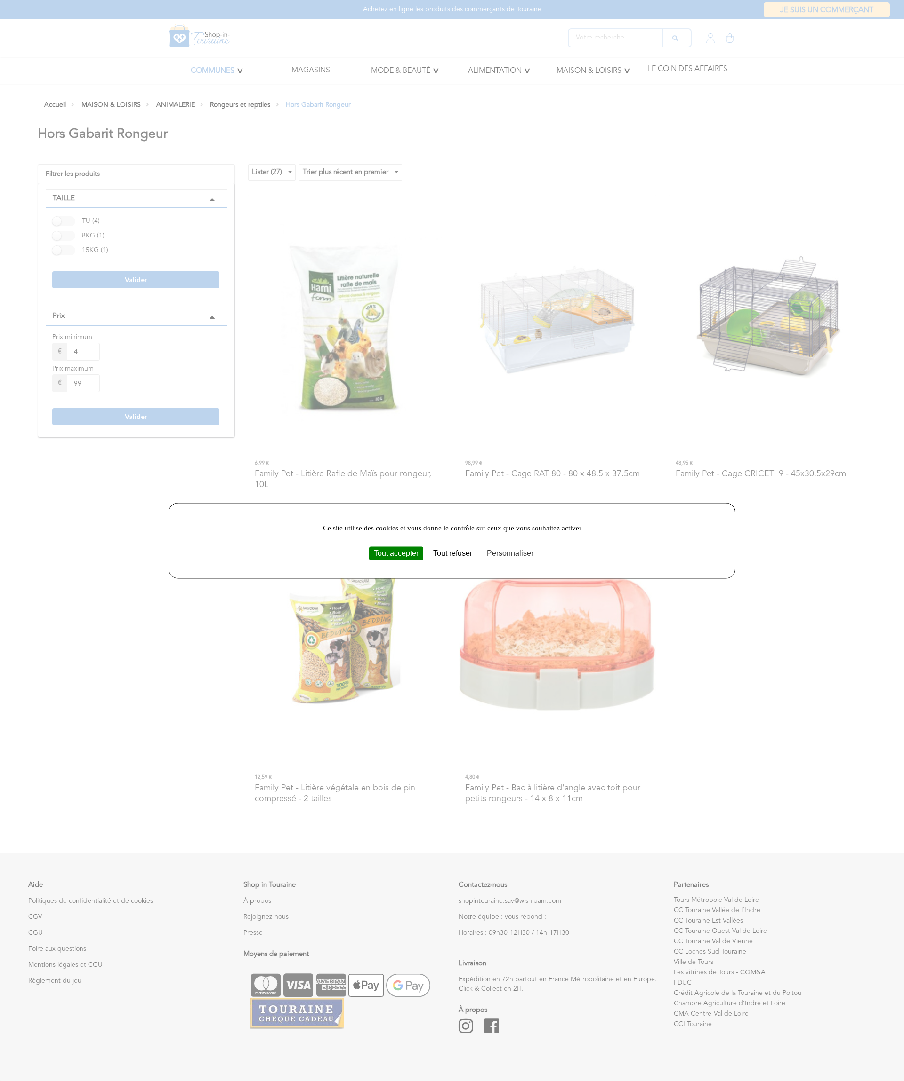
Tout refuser (452, 553)
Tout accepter (396, 553)
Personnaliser (510, 553)
